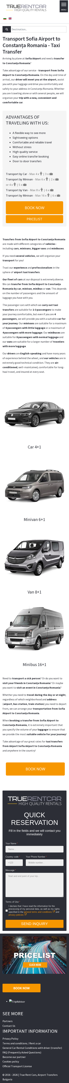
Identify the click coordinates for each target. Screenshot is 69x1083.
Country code (13, 856)
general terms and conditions (38, 912)
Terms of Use (13, 902)
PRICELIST (34, 219)
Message (11, 870)
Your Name (12, 843)
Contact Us (9, 1025)
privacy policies (16, 915)
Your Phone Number (36, 856)
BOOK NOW (34, 207)
